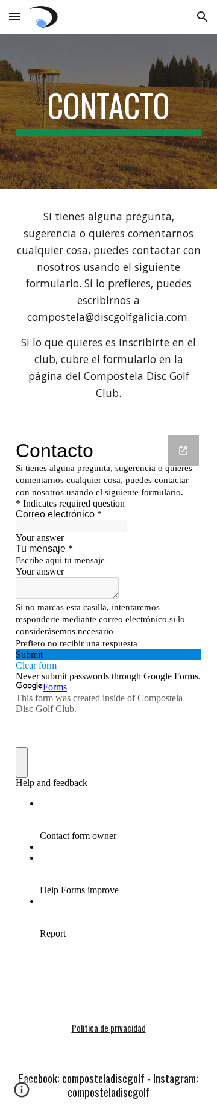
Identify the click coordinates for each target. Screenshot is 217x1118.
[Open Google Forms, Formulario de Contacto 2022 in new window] (183, 450)
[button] (14, 16)
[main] (108, 111)
